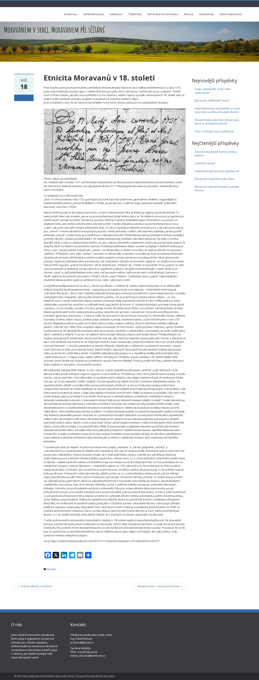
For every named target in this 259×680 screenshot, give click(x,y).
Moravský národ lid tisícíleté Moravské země (48, 676)
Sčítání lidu (135, 14)
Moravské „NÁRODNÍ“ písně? (212, 100)
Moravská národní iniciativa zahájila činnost (217, 188)
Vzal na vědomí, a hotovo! (34, 586)
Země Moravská (205, 163)
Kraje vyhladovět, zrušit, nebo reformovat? (213, 91)
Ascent (110, 676)
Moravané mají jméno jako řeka (214, 179)
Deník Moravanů (93, 14)
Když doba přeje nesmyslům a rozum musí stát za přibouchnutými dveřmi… (218, 110)
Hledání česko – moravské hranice (160, 586)
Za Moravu (70, 14)
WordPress (97, 676)
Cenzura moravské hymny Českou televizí (216, 153)
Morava (188, 14)
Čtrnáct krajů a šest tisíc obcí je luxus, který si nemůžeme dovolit (217, 122)
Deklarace (116, 14)
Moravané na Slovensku (163, 14)
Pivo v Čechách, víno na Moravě (214, 131)
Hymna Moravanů (231, 14)
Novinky (51, 569)
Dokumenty (207, 14)
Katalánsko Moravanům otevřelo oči (217, 171)
